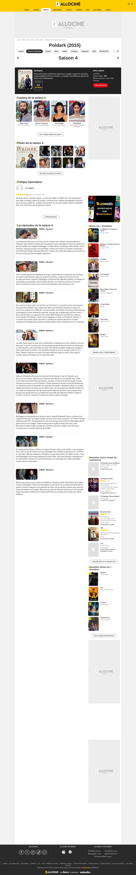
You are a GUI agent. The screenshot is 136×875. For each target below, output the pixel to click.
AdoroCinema (109, 854)
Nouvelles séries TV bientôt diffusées (104, 352)
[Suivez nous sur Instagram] (33, 852)
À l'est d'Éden (104, 304)
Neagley (103, 334)
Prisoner (103, 602)
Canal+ (108, 10)
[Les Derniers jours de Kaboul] (93, 469)
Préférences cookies (66, 863)
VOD (87, 10)
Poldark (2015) (39, 39)
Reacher (103, 572)
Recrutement (25, 863)
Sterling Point (104, 617)
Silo (101, 587)
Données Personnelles (80, 863)
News (27, 10)
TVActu (69, 10)
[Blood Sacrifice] (93, 518)
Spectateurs (38, 82)
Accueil (19, 39)
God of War (104, 319)
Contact (5, 863)
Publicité (32, 863)
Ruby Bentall (59, 123)
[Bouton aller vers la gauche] (114, 51)
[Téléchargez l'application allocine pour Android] (71, 852)
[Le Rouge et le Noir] (93, 485)
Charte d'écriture (105, 863)
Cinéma (36, 10)
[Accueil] (68, 4)
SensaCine (108, 851)
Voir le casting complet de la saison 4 (50, 134)
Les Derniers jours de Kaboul (110, 463)
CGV (43, 863)
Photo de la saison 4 (30, 143)
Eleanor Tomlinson (41, 123)
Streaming (57, 10)
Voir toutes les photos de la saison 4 (50, 173)
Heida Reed (77, 123)
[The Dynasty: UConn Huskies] (93, 503)
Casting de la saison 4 (31, 97)
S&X (101, 528)
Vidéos (79, 10)
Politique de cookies (52, 863)
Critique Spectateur (29, 182)
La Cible (103, 259)
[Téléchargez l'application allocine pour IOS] (65, 852)
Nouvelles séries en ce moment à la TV (104, 561)
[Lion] (93, 550)
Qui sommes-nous (14, 863)
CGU (38, 863)
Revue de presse (94, 863)
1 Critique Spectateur (50, 217)
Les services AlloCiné (118, 863)
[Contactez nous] (45, 852)
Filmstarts (91, 851)
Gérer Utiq (129, 863)
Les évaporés (104, 274)
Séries (46, 10)
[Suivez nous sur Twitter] (27, 852)
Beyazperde (92, 854)
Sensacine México (100, 856)
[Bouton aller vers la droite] (117, 51)
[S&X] (93, 534)
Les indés (97, 10)
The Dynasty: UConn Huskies (109, 496)
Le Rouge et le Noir (106, 478)
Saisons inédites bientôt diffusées (104, 635)
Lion (101, 543)
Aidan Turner (24, 123)
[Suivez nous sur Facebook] (21, 852)
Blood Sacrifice (105, 512)
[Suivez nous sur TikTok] (39, 852)
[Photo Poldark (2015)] (27, 157)
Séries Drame (30, 39)
